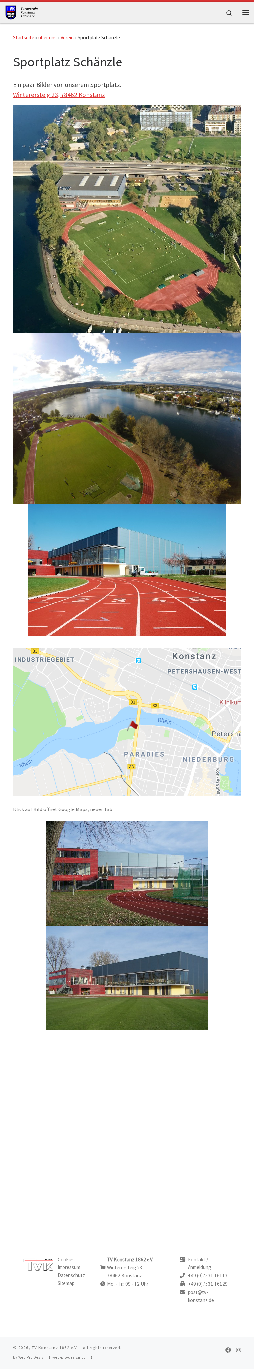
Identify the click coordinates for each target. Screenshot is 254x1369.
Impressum (69, 1267)
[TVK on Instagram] (238, 1350)
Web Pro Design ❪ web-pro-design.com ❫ (55, 1357)
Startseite (23, 37)
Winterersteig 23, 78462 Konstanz (59, 95)
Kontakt (196, 1259)
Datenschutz (71, 1275)
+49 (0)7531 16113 (208, 1275)
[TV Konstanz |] (23, 11)
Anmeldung (199, 1267)
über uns (47, 37)
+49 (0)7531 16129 (208, 1284)
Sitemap (66, 1283)
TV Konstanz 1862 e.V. (55, 1347)
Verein (67, 37)
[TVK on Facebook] (228, 1350)
